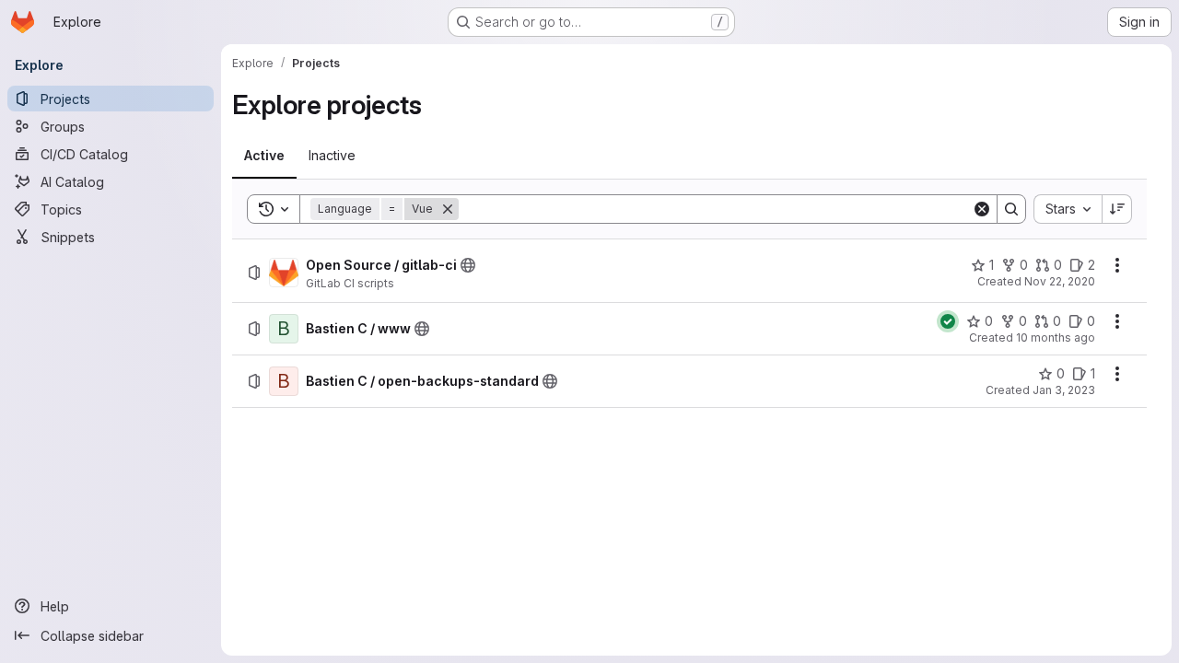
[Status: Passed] (948, 321)
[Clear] (982, 209)
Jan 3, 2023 (1064, 390)
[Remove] (448, 209)
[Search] (1011, 209)
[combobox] (1067, 209)
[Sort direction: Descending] (1117, 209)
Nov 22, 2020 (1059, 281)
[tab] (264, 156)
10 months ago (1055, 337)
